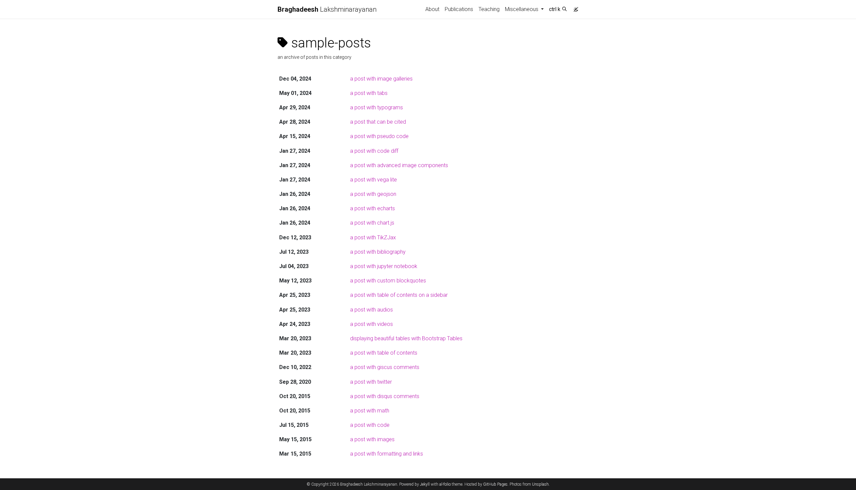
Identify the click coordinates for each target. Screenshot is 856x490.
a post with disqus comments (384, 396)
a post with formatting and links (386, 454)
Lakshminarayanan (327, 9)
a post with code (370, 425)
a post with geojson (373, 194)
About (432, 9)
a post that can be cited (378, 122)
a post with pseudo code (379, 136)
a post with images (372, 439)
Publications (459, 9)
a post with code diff (374, 151)
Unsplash (540, 484)
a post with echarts (372, 208)
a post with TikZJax (373, 237)
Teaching (489, 9)
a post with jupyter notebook (383, 266)
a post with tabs (369, 93)
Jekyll (425, 484)
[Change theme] (574, 7)
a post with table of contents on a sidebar (399, 295)
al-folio (445, 484)
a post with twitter (371, 382)
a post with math (369, 410)
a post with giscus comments (384, 367)
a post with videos (371, 324)
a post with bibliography (378, 252)
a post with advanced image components (399, 165)
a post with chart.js (372, 223)
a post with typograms (376, 107)
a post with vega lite (373, 179)
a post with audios (371, 310)
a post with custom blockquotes (388, 280)
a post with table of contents (383, 353)
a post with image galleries (381, 79)
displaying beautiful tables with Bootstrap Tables (406, 338)
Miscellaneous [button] (522, 9)
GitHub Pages (495, 484)
